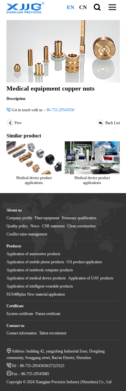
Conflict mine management (26, 234)
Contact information (21, 333)
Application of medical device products (36, 278)
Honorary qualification (79, 218)
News (34, 226)
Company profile (19, 218)
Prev (18, 123)
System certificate (19, 313)
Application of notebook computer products (39, 270)
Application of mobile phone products (35, 262)
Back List (112, 123)
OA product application (84, 262)
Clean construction (81, 226)
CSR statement (53, 226)
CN (83, 7)
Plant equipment (47, 218)
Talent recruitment (52, 333)
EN (70, 7)
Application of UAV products (90, 278)
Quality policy (17, 226)
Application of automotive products (33, 254)
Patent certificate (48, 313)
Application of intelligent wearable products (39, 286)
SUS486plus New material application (35, 294)
